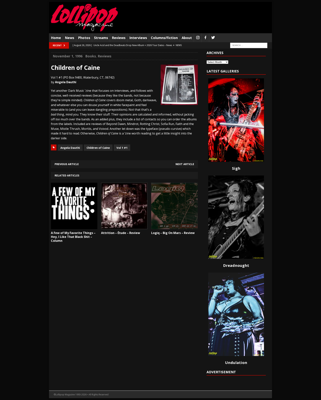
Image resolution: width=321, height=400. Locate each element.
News (69, 37)
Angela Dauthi (70, 147)
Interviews (138, 37)
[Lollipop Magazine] (84, 17)
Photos (84, 37)
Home (56, 37)
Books (90, 56)
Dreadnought (236, 265)
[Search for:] (248, 45)
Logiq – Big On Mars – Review (173, 233)
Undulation (236, 362)
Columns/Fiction (164, 37)
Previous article (67, 164)
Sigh (236, 168)
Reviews (118, 37)
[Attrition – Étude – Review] (124, 226)
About (187, 37)
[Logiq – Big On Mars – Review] (174, 226)
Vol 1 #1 (121, 147)
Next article (185, 164)
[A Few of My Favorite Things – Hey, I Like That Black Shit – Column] (74, 226)
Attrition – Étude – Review (120, 233)
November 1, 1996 (67, 56)
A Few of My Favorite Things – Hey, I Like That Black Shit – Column (73, 237)
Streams (101, 37)
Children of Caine (98, 147)
